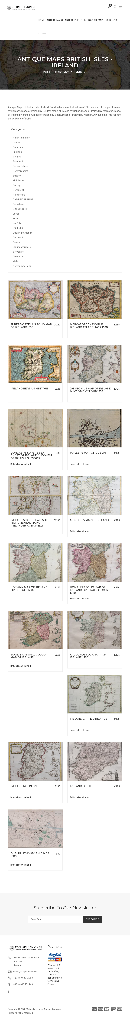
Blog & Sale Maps (94, 20)
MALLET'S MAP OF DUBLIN (88, 452)
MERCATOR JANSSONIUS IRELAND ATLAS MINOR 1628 (89, 326)
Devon (16, 242)
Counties (18, 147)
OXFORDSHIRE (21, 209)
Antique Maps (55, 20)
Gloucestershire (22, 247)
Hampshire (19, 194)
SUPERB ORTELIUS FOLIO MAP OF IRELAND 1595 (31, 326)
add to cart (24, 319)
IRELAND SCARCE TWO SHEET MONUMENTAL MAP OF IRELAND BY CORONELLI (30, 523)
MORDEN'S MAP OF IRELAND (89, 520)
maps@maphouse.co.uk (25, 971)
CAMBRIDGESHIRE (23, 199)
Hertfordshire (20, 171)
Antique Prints (73, 20)
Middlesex (18, 180)
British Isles (62, 71)
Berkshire (18, 204)
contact (44, 33)
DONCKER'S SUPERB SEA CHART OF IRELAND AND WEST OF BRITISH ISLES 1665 (31, 455)
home (42, 20)
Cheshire (18, 256)
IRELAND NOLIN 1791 (24, 786)
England (17, 152)
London (17, 142)
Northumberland (22, 266)
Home (46, 71)
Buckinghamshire (23, 232)
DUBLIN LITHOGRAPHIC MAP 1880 (29, 855)
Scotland (18, 161)
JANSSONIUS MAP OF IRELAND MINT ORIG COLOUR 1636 (90, 390)
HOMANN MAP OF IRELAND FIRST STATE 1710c (28, 589)
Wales (16, 261)
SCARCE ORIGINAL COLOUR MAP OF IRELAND (29, 656)
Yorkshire (18, 251)
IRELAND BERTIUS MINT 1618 (29, 388)
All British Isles (21, 137)
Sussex (17, 175)
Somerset (18, 190)
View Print (50, 319)
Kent (15, 218)
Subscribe (92, 919)
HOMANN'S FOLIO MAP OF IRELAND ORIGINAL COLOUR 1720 (89, 590)
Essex (16, 213)
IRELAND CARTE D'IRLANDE (88, 718)
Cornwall (18, 237)
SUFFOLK (18, 228)
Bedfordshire (20, 166)
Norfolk (17, 223)
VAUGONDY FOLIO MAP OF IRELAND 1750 (88, 656)
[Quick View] (35, 300)
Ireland (78, 71)
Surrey (16, 185)
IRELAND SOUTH (81, 786)
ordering (111, 20)
